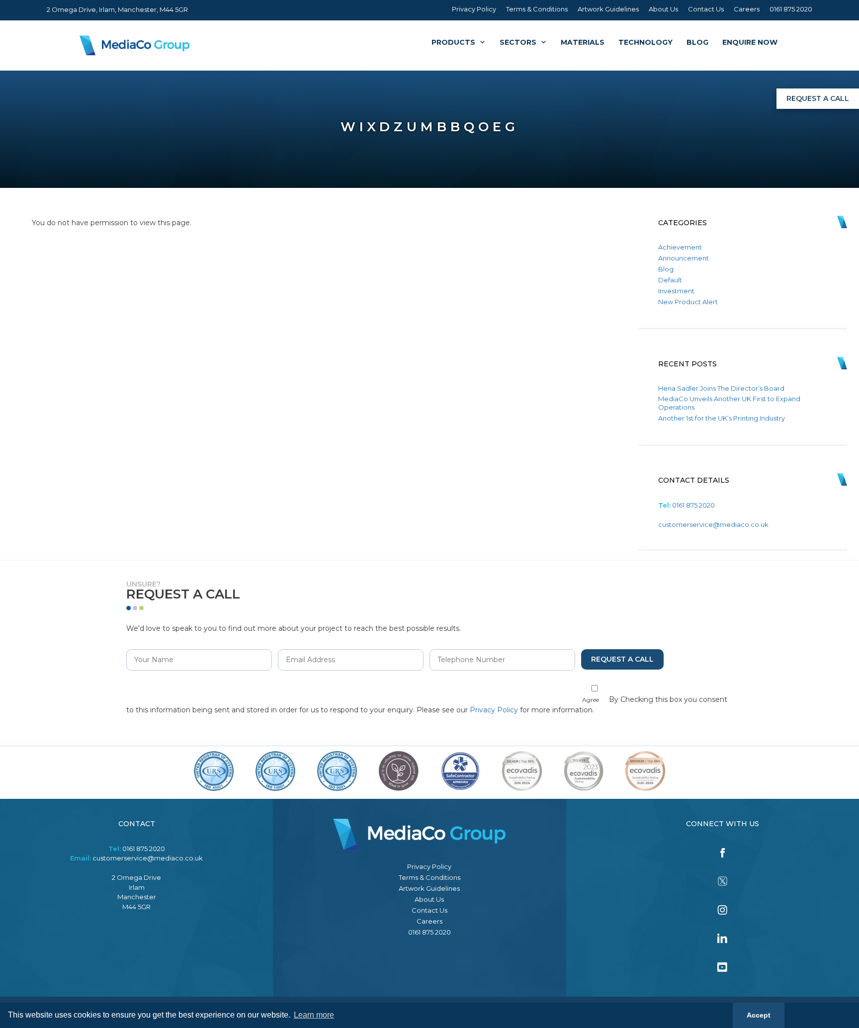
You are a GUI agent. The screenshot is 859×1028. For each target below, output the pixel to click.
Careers (747, 9)
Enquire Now (749, 42)
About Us (663, 9)
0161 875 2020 (791, 9)
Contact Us (706, 9)
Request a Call (817, 98)
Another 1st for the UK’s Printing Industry (721, 418)
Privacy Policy (474, 9)
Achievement (680, 247)
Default (670, 280)
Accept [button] (759, 1015)
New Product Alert (688, 302)
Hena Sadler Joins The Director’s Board (721, 388)
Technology (645, 42)
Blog (697, 42)
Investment (676, 291)
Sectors (518, 42)
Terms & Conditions (537, 9)
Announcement (683, 258)
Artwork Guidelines (608, 9)
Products (453, 42)
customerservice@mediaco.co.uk (713, 524)
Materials (582, 42)
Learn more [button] (314, 1015)
